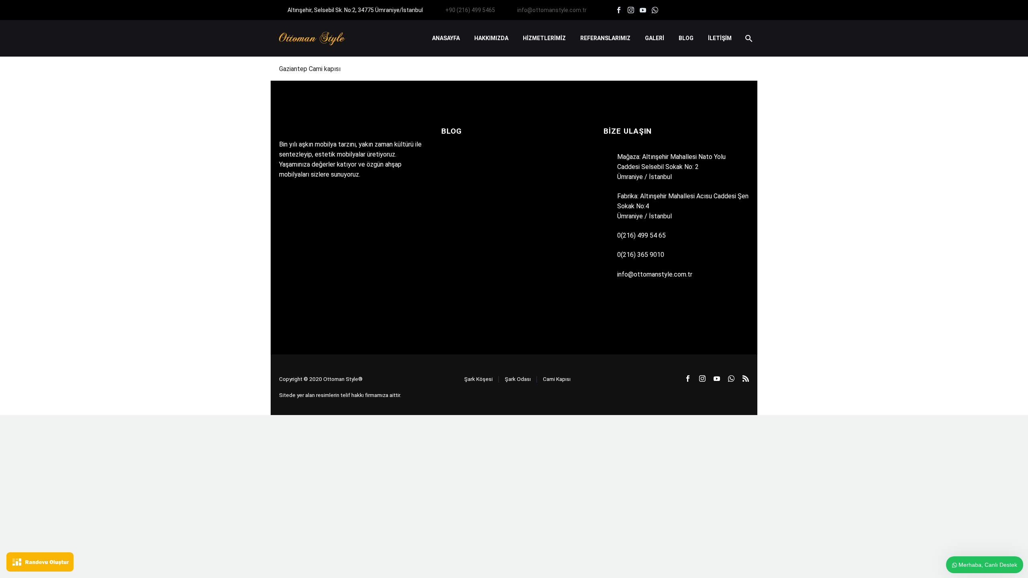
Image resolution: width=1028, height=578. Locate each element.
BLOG (686, 38)
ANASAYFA (446, 38)
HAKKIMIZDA (491, 38)
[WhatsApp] (655, 10)
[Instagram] (631, 10)
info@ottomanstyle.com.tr (552, 10)
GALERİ (654, 38)
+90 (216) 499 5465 (470, 10)
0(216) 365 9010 (640, 254)
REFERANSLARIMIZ (605, 38)
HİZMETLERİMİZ (544, 38)
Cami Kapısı (557, 379)
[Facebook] (619, 10)
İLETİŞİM (720, 38)
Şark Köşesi (478, 379)
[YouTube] (643, 10)
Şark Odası (518, 379)
